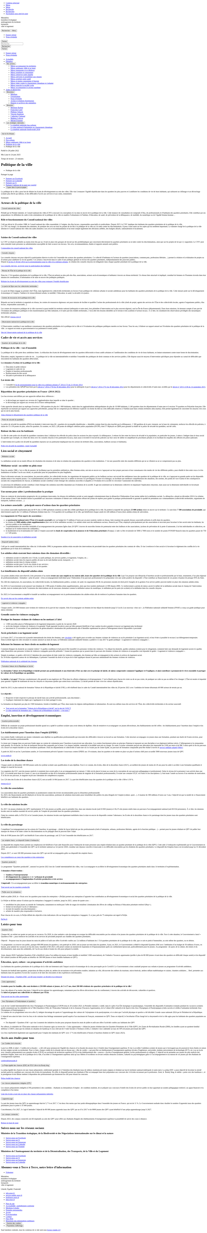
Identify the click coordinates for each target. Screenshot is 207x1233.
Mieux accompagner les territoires (23, 66)
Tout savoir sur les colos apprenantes (15, 996)
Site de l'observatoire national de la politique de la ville (21, 332)
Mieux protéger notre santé (21, 79)
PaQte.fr (4, 919)
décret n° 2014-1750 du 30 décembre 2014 (54, 387)
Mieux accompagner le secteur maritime (26, 88)
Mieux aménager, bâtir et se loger (23, 68)
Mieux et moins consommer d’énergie (25, 81)
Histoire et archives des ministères (23, 103)
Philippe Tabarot (17, 112)
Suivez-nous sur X (13, 1140)
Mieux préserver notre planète (22, 75)
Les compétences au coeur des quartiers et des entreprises (22, 857)
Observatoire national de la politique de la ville (18, 322)
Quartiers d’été (7, 930)
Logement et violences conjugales (14, 603)
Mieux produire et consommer (22, 72)
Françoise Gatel (16, 110)
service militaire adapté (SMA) (171, 747)
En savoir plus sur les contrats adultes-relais (17, 598)
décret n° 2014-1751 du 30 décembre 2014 (107, 387)
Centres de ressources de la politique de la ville (18, 298)
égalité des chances (10, 1078)
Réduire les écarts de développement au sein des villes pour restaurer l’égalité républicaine (35, 281)
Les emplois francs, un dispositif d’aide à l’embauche (20, 840)
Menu (8, 5)
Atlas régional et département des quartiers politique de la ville (24, 415)
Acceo (8, 1212)
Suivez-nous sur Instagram (16, 1142)
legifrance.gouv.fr (12, 1197)
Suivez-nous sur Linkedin (15, 1144)
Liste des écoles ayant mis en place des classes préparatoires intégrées (27, 1094)
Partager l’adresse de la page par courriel (21, 185)
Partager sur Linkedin (14, 181)
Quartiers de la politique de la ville (13, 343)
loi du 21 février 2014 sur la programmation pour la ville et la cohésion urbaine (38, 262)
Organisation (15, 96)
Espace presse (11, 35)
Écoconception (11, 1214)
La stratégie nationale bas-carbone (23, 125)
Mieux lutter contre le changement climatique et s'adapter (32, 83)
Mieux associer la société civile (22, 85)
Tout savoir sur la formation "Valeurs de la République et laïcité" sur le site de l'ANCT (38, 708)
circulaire (68, 638)
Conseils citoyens (8, 253)
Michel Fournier (17, 120)
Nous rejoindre (11, 37)
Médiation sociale (8, 456)
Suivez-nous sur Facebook (16, 1138)
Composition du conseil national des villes (17, 248)
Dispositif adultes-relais (10, 542)
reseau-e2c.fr (6, 784)
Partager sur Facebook (14, 179)
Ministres (10, 105)
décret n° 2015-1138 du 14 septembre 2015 (189, 387)
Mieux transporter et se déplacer (23, 70)
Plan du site (10, 1204)
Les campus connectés (10, 1114)
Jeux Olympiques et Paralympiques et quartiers (18, 1001)
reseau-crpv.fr (16, 317)
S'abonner (9, 1172)
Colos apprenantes (8, 982)
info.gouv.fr (10, 1193)
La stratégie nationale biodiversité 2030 (25, 129)
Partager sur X (11, 183)
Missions (14, 94)
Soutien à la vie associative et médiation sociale (19, 537)
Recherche (10, 9)
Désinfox (9, 61)
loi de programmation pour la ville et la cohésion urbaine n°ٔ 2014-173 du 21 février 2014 (49, 385)
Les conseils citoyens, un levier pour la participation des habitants (25, 266)
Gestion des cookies (14, 1223)
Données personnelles (14, 1210)
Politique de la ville (13, 144)
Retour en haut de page (9, 1123)
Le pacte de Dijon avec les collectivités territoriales (19, 286)
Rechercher (10, 12)
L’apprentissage (7, 1099)
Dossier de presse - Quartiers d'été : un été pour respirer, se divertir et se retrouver (31, 977)
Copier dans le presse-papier (16, 187)
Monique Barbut (17, 108)
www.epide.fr (6, 756)
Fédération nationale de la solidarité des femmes (19, 661)
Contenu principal (12, 3)
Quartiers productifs (9, 862)
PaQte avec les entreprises (11, 892)
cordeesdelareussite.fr (9, 1061)
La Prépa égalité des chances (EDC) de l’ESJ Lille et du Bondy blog (25, 1065)
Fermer (4, 41)
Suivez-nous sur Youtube (15, 1147)
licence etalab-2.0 (53, 1230)
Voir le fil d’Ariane (8, 134)
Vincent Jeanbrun (17, 114)
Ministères (10, 92)
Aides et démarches (13, 90)
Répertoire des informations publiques (20, 1221)
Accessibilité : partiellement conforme (20, 1206)
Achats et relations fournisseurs (22, 101)
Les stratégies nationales (15, 123)
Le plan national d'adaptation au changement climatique (31, 127)
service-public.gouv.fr (14, 1195)
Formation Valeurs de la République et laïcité (17, 666)
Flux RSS (9, 1219)
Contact (9, 1217)
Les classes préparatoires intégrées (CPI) (16, 1083)
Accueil (9, 138)
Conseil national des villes (11, 208)
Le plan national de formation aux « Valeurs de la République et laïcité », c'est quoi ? (38, 710)
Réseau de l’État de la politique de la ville (16, 271)
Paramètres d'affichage (15, 1226)
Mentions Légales (12, 1208)
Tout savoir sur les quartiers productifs (15, 887)
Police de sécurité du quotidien (12, 420)
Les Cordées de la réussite (11, 1043)
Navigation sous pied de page (17, 14)
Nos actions (11, 64)
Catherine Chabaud (18, 116)
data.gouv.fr (10, 1200)
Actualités (9, 59)
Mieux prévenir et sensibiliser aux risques (26, 77)
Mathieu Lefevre (17, 118)
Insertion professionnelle (10, 721)
